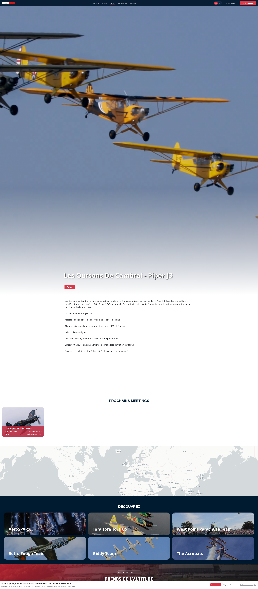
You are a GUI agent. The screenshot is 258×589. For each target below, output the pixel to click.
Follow (69, 287)
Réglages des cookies (230, 585)
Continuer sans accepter (248, 585)
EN (219, 3)
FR (216, 3)
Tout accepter (216, 585)
